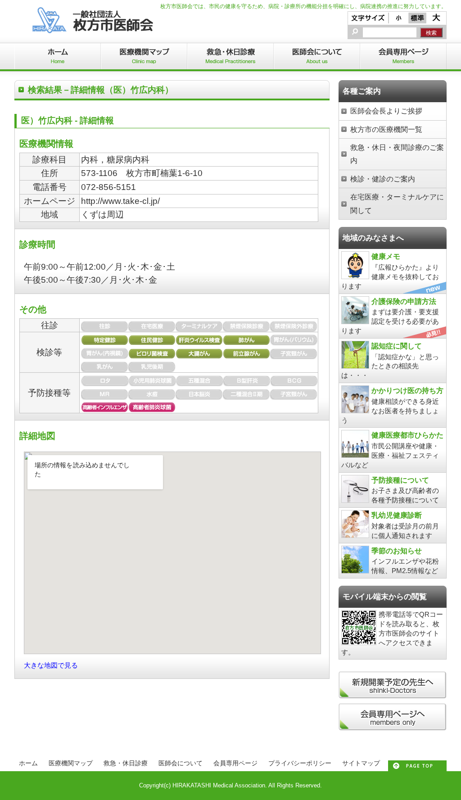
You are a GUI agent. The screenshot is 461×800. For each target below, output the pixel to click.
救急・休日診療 (126, 763)
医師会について (180, 763)
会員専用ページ (235, 763)
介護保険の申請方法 (403, 301)
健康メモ (385, 256)
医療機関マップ (71, 763)
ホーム (28, 763)
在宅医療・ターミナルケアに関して (397, 203)
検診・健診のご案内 (382, 179)
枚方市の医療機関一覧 (386, 129)
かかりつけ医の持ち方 (407, 390)
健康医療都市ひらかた (407, 435)
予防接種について (400, 480)
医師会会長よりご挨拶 (386, 111)
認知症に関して (396, 346)
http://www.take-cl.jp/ (120, 201)
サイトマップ (361, 763)
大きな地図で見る (51, 665)
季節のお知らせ (396, 551)
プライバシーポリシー (299, 763)
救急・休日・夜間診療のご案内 (397, 153)
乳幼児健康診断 (396, 515)
